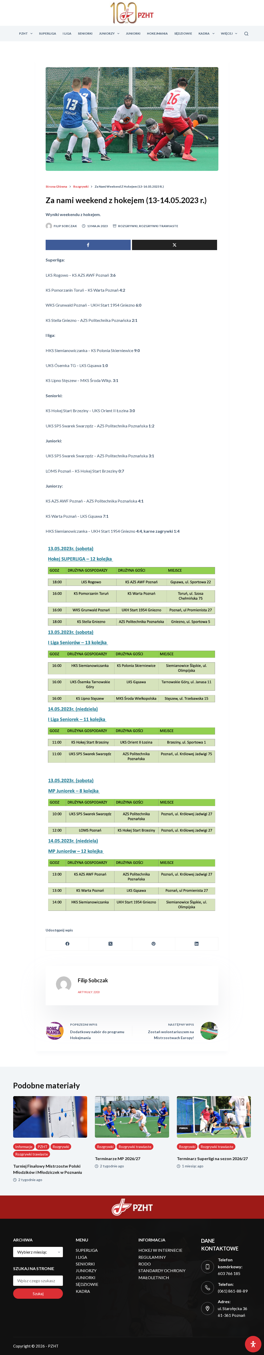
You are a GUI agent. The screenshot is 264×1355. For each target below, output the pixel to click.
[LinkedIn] (196, 944)
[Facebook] (67, 944)
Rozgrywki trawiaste (158, 226)
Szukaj (38, 1293)
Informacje (23, 1146)
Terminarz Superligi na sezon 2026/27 (212, 1158)
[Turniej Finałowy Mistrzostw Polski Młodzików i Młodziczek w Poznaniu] (50, 1117)
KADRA (204, 33)
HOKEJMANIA (157, 33)
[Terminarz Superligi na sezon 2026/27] (214, 1117)
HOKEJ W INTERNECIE (160, 1250)
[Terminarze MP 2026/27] (132, 1117)
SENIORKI (85, 33)
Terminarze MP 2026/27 (117, 1158)
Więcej (227, 33)
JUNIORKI (133, 33)
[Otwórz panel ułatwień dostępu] (253, 1344)
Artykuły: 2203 (89, 992)
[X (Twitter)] (110, 944)
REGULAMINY (152, 1257)
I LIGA (67, 33)
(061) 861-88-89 (233, 1290)
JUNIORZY (107, 33)
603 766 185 (229, 1273)
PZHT (23, 33)
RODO (144, 1263)
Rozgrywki (128, 226)
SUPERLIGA (47, 33)
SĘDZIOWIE (183, 33)
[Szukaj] (246, 34)
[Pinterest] (153, 944)
